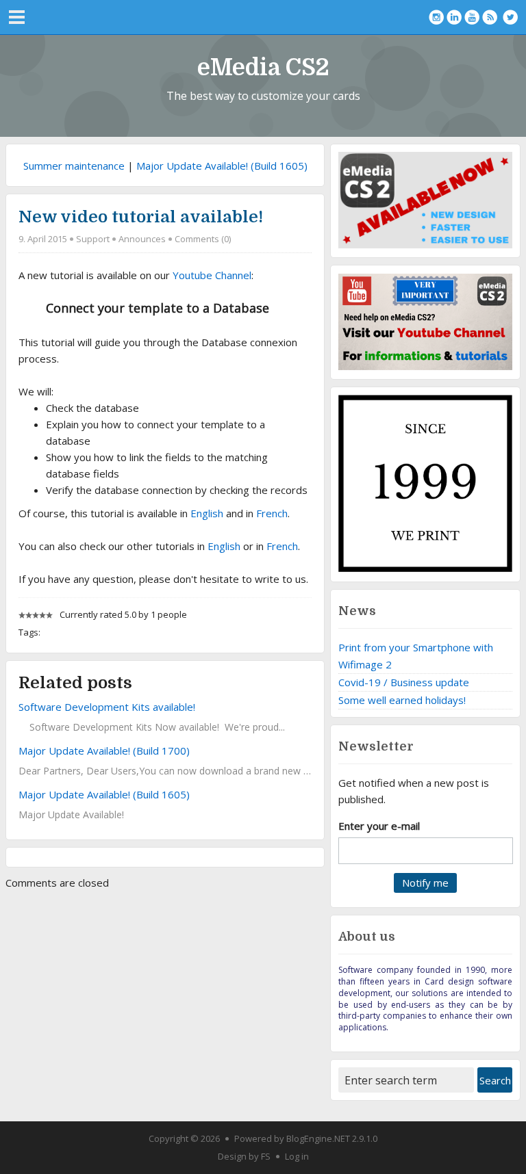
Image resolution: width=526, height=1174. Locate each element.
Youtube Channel (212, 275)
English (206, 513)
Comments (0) (203, 239)
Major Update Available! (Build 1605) (222, 165)
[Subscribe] (489, 17)
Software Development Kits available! (106, 707)
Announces (142, 239)
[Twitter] (510, 17)
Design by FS (244, 1156)
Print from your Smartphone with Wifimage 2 (415, 655)
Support (93, 239)
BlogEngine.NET (318, 1138)
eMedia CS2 (263, 67)
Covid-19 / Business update (403, 682)
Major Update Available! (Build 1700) (104, 750)
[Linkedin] (454, 17)
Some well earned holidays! (402, 700)
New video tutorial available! (140, 216)
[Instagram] (436, 17)
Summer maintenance (74, 165)
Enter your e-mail (379, 826)
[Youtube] (471, 17)
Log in (297, 1156)
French (272, 513)
